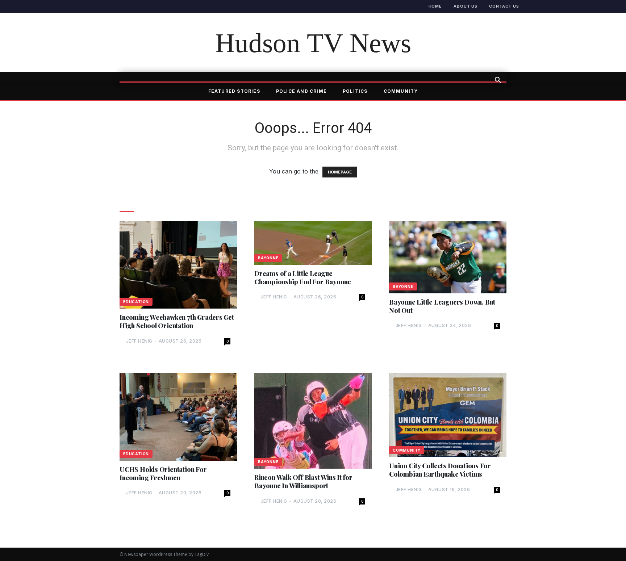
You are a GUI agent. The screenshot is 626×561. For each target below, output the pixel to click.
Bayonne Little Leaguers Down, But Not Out (442, 306)
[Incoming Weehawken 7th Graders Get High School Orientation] (178, 264)
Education (136, 302)
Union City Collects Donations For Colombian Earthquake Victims (440, 470)
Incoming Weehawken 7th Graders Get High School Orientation (177, 321)
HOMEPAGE (340, 172)
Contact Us (504, 6)
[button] (497, 81)
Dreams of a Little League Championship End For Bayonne (302, 277)
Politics (355, 91)
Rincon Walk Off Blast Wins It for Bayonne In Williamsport (303, 481)
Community (401, 91)
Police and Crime (301, 91)
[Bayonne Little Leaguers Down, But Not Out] (447, 257)
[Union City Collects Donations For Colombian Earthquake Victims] (447, 415)
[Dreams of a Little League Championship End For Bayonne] (313, 242)
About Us (465, 6)
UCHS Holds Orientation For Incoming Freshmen (163, 473)
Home (435, 6)
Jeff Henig (139, 341)
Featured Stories (234, 91)
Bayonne (268, 258)
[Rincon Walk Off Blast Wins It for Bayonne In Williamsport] (313, 421)
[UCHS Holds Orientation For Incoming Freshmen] (178, 417)
